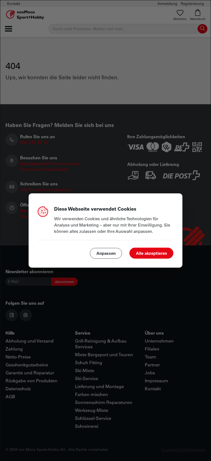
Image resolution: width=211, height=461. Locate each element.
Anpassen (106, 253)
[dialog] (105, 230)
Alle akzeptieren (151, 253)
